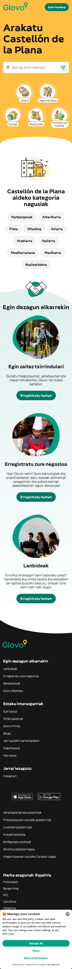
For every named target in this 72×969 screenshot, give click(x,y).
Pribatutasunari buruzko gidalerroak (27, 820)
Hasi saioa (9, 755)
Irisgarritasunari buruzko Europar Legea (29, 856)
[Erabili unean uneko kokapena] (63, 67)
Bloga (7, 733)
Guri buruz (10, 711)
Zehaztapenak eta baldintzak (22, 812)
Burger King (11, 888)
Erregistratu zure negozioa (21, 676)
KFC (6, 895)
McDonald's (10, 882)
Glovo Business (13, 691)
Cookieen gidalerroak (17, 827)
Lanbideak (10, 669)
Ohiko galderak (13, 719)
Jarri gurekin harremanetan (21, 741)
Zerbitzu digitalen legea (19, 849)
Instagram (10, 776)
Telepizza (9, 908)
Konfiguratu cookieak (17, 842)
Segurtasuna (11, 748)
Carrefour (9, 901)
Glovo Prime (11, 726)
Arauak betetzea (14, 834)
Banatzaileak (11, 683)
